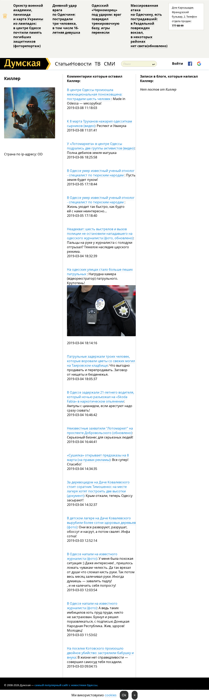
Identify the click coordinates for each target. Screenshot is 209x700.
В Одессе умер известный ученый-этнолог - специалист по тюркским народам (101, 172)
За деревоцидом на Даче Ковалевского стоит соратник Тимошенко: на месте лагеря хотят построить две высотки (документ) (98, 489)
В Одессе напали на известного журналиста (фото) (92, 556)
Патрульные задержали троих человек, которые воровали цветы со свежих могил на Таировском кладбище (101, 361)
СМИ (109, 63)
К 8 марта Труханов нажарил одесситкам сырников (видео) (99, 123)
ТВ (98, 63)
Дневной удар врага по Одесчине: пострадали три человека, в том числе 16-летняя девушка (66, 19)
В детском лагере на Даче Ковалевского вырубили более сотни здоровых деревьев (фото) (101, 522)
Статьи (63, 63)
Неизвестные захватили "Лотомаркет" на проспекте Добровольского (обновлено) (100, 430)
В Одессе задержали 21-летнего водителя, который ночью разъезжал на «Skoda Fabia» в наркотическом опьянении (100, 397)
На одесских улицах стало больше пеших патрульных (100, 271)
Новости (81, 63)
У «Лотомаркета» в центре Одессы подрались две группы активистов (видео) (101, 145)
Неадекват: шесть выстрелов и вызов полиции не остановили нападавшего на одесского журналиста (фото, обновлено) (100, 233)
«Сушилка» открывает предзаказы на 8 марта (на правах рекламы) (98, 457)
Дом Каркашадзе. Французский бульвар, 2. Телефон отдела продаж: (184, 16)
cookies (111, 695)
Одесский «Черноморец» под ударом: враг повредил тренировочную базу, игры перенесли (106, 19)
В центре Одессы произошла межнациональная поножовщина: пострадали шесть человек (94, 94)
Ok (124, 695)
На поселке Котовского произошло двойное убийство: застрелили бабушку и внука (100, 653)
